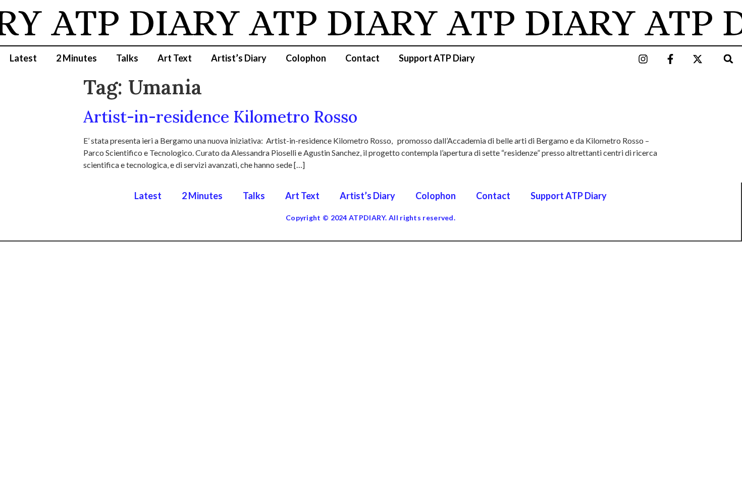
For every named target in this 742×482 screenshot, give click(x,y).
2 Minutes (76, 58)
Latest (23, 58)
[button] (728, 58)
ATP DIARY (141, 23)
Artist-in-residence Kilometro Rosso (220, 116)
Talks (127, 58)
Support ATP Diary (437, 58)
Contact (362, 58)
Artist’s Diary (239, 58)
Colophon (306, 58)
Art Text (174, 58)
